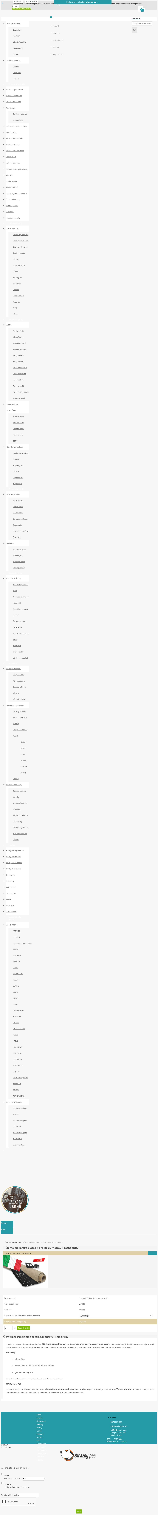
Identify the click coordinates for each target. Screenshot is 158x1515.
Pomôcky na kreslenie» (15, 705)
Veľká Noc (17, 73)
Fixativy (16, 779)
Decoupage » (11, 108)
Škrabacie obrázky (13, 218)
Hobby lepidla (18, 296)
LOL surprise (11, 893)
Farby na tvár (18, 380)
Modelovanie (11, 157)
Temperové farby (19, 349)
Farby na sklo (18, 361)
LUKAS (15, 1004)
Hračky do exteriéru (13, 869)
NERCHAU (17, 1084)
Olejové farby (18, 337)
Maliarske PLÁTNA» (13, 578)
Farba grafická (18, 386)
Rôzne (15, 314)
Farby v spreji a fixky (21, 392)
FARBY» (9, 325)
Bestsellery (17, 30)
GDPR (109, 1445)
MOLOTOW (17, 1053)
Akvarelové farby (19, 343)
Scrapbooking (11, 132)
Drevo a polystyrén (20, 247)
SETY (15, 441)
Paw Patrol (10, 905)
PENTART (16, 937)
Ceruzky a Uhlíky (19, 711)
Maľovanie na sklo (13, 144)
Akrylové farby (18, 331)
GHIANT (16, 998)
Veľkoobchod (58, 40)
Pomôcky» (10, 543)
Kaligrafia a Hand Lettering (16, 126)
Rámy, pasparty (19, 681)
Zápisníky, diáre (19, 699)
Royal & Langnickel (20, 1078)
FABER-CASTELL (19, 1029)
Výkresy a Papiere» (13, 668)
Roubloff (16, 980)
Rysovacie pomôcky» (14, 785)
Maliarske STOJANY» (14, 1102)
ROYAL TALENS (18, 1096)
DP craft (16, 1023)
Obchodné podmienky (41, 1445)
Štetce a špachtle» (13, 494)
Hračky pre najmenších (15, 850)
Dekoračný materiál (20, 235)
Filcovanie (10, 212)
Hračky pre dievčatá (13, 856)
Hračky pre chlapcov (14, 862)
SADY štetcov (18, 500)
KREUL (15, 1041)
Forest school (11, 911)
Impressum (42, 1450)
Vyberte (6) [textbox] (84, 1315)
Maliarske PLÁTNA (16, 1242)
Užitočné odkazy (40, 1458)
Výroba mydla (11, 181)
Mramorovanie (11, 187)
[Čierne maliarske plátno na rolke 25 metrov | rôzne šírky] (25, 1271)
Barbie (8, 899)
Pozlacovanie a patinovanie (16, 169)
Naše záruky (39, 1416)
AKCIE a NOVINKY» (13, 24)
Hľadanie (136, 18)
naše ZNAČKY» (11, 925)
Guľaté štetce (18, 507)
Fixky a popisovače (20, 730)
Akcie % (56, 26)
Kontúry (16, 259)
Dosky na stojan (19, 1145)
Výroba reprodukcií (20, 658)
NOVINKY (16, 36)
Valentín (16, 66)
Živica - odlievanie (13, 199)
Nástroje (16, 302)
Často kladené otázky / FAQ (40, 1436)
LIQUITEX (16, 1071)
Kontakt (56, 47)
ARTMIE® (16, 931)
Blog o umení (58, 54)
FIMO (15, 308)
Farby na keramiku (20, 368)
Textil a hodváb (19, 253)
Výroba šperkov (12, 205)
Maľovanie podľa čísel (14, 89)
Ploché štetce (18, 513)
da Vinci (16, 986)
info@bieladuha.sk (119, 1426)
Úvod (7, 1242)
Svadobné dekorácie (14, 95)
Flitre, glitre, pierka (20, 241)
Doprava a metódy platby (41, 1424)
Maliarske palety (19, 549)
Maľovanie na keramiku (15, 150)
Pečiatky (16, 290)
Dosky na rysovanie (20, 827)
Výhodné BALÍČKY (20, 42)
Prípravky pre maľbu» (14, 447)
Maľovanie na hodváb (14, 138)
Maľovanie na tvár (13, 163)
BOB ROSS (17, 1016)
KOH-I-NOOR (18, 1047)
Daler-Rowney (18, 1010)
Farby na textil (18, 355)
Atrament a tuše (19, 398)
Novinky (56, 33)
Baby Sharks (10, 887)
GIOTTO (16, 1090)
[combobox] (115, 1315)
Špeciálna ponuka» (13, 60)
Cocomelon (10, 875)
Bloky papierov (18, 675)
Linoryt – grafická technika (16, 193)
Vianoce (16, 79)
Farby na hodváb (19, 374)
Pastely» (16, 736)
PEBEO (15, 1035)
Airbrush (9, 175)
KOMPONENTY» (12, 228)
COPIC (15, 968)
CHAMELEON (18, 974)
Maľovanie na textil (13, 102)
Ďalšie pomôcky (19, 568)
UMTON (16, 992)
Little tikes (10, 881)
